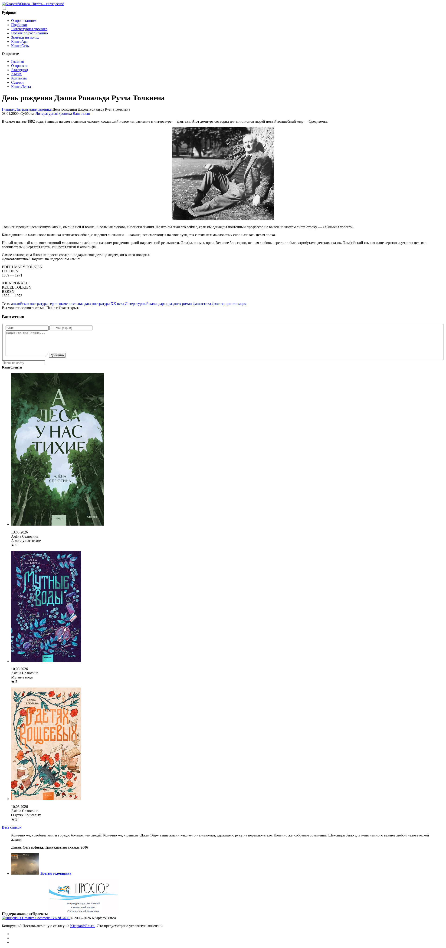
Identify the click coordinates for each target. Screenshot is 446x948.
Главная (17, 61)
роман (187, 304)
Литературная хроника (29, 29)
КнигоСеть (20, 46)
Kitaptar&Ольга (82, 926)
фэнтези (218, 304)
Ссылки (17, 82)
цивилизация (236, 304)
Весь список (11, 827)
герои (53, 304)
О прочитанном (23, 21)
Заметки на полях (25, 37)
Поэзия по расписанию (29, 33)
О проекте (19, 66)
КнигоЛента (21, 87)
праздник (173, 304)
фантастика (202, 304)
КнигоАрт (19, 41)
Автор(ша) (19, 70)
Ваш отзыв (81, 113)
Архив (16, 74)
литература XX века (108, 304)
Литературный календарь (145, 304)
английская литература (29, 304)
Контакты (19, 78)
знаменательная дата (75, 304)
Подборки (19, 25)
